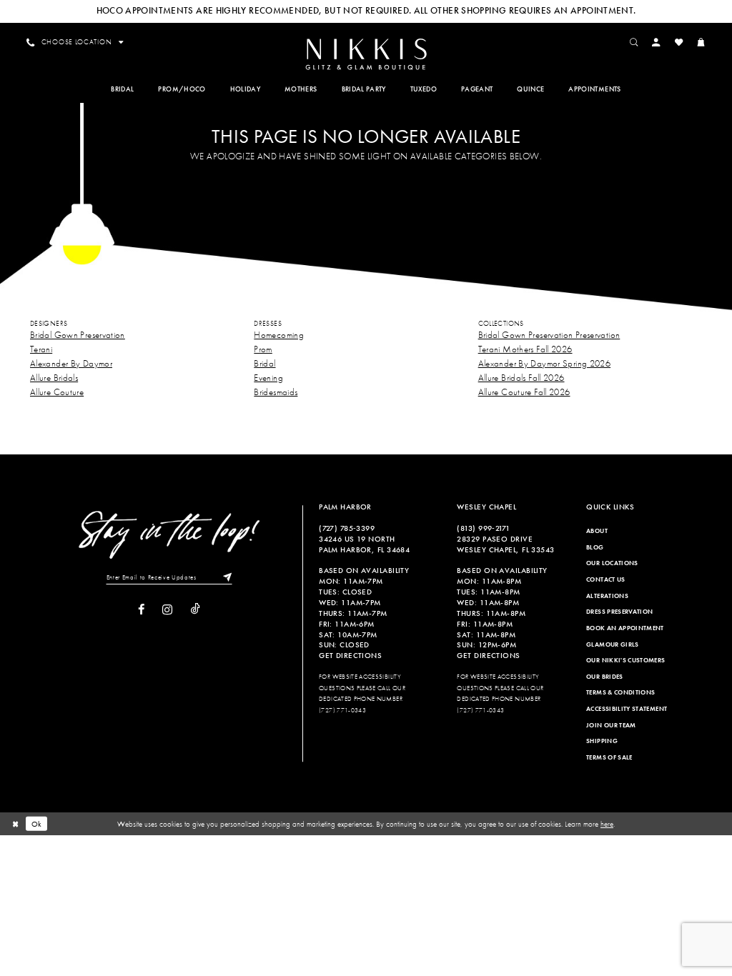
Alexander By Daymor (71, 363)
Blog (594, 547)
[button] (656, 42)
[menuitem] (365, 53)
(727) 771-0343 (342, 710)
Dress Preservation (619, 611)
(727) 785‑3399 (347, 528)
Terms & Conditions (620, 692)
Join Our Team (611, 725)
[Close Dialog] (15, 824)
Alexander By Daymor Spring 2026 (544, 363)
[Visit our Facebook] (141, 610)
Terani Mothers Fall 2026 (525, 349)
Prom (263, 349)
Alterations (607, 596)
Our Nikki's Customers (625, 660)
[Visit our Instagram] (167, 610)
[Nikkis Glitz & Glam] (365, 54)
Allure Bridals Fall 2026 (521, 378)
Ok (36, 824)
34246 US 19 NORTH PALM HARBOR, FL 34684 (364, 544)
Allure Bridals (54, 378)
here (606, 824)
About (597, 531)
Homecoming (279, 335)
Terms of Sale (609, 757)
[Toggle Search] (634, 42)
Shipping (602, 741)
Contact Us (605, 579)
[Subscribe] (224, 577)
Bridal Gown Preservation (77, 335)
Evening (268, 378)
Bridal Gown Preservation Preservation (549, 335)
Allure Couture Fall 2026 (524, 392)
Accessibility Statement (626, 708)
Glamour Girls (612, 644)
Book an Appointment (625, 628)
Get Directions (350, 655)
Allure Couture (57, 392)
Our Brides (604, 676)
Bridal (264, 363)
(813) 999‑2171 (483, 528)
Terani (41, 349)
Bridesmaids (275, 392)
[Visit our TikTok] (195, 609)
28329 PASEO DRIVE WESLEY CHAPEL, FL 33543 (505, 544)
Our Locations (612, 563)
